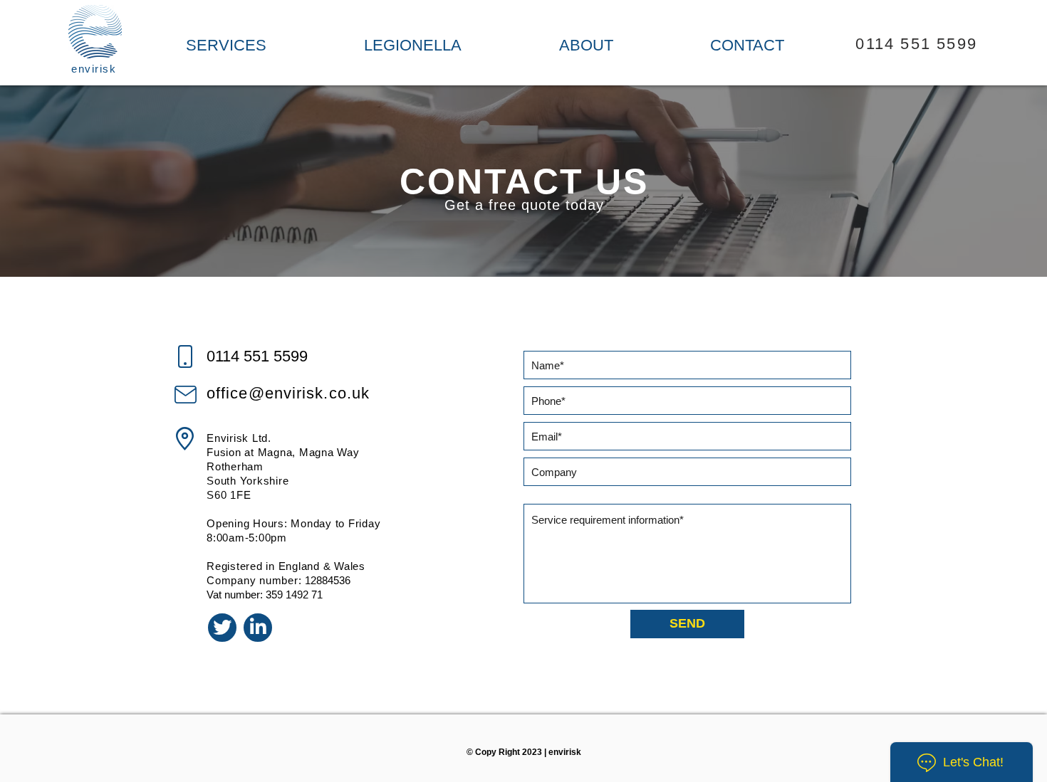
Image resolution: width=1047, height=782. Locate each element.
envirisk (93, 69)
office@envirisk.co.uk (288, 393)
